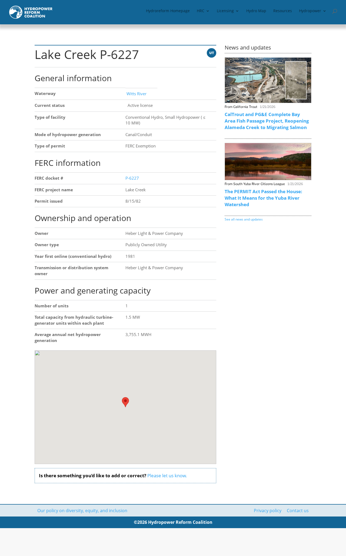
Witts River (136, 94)
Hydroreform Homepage (168, 11)
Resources (282, 11)
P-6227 (132, 178)
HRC (200, 11)
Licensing (225, 11)
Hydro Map (256, 11)
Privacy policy (267, 511)
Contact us (298, 511)
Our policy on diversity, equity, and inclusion (82, 511)
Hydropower (310, 11)
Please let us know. (167, 475)
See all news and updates (244, 219)
